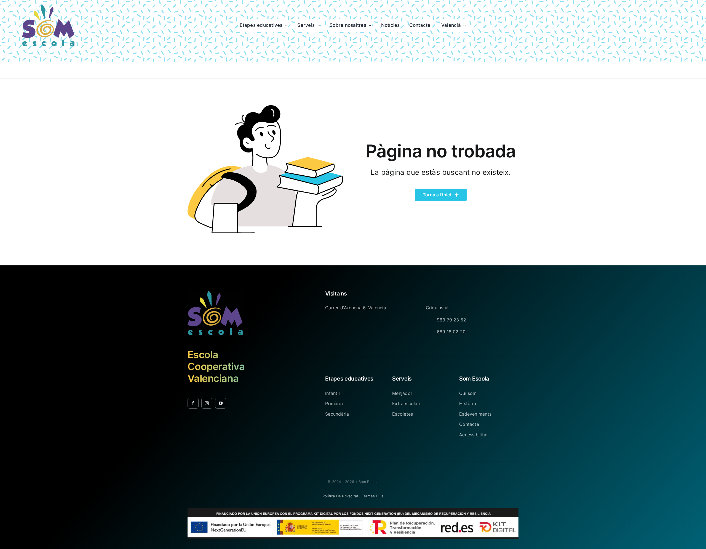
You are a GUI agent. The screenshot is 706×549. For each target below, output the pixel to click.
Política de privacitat (340, 496)
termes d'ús (373, 496)
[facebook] (193, 403)
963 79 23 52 (451, 320)
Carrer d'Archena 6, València (355, 307)
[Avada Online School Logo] (48, 6)
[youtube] (220, 403)
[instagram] (206, 403)
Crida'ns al (437, 307)
